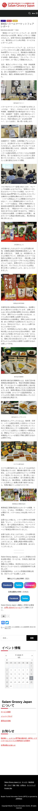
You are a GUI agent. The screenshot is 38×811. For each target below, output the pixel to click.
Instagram (30, 585)
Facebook (7, 585)
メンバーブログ (6, 716)
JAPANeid (19, 799)
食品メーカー (8, 628)
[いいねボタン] (3, 616)
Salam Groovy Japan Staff (7, 30)
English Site (8, 788)
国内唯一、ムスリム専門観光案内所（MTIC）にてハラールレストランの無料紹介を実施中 (19, 739)
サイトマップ (31, 785)
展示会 (31, 626)
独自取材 (31, 782)
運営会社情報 (6, 721)
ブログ (9, 785)
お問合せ (23, 785)
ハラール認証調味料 (24, 626)
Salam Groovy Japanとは (12, 782)
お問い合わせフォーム (12, 607)
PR (5, 785)
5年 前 (17, 30)
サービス (24, 782)
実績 (14, 785)
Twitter (19, 585)
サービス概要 (6, 712)
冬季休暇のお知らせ (8, 745)
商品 (17, 785)
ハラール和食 (8, 626)
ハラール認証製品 (15, 626)
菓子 (35, 626)
